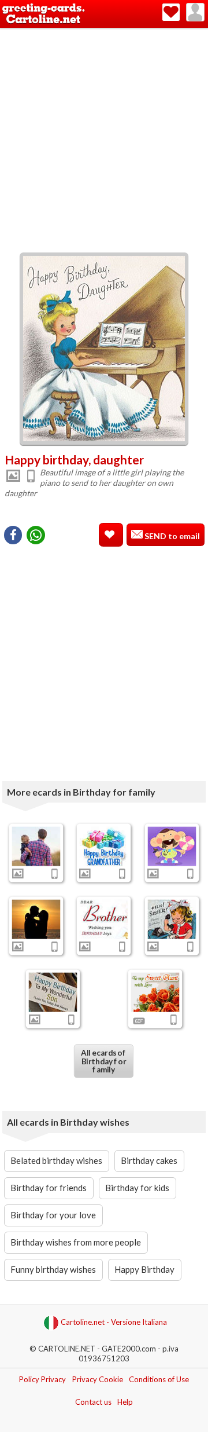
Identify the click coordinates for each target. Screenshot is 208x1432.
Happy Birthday (144, 1269)
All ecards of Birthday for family (104, 1061)
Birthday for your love (53, 1215)
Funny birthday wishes (53, 1269)
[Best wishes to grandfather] (104, 846)
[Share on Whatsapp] (36, 535)
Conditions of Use (159, 1379)
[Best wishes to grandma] (172, 846)
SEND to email (171, 536)
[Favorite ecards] (171, 12)
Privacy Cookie (97, 1379)
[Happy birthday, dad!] (36, 846)
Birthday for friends (48, 1187)
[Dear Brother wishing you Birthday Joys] (104, 919)
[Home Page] (43, 14)
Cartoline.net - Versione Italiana (114, 1322)
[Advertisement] (104, 138)
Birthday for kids (137, 1187)
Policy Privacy (42, 1379)
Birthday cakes (149, 1160)
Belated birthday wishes (56, 1160)
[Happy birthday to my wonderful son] (53, 992)
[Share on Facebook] (13, 535)
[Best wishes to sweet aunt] (155, 992)
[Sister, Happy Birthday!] (172, 919)
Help (125, 1402)
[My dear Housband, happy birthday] (36, 919)
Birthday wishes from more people (75, 1242)
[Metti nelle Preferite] (111, 535)
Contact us (93, 1402)
